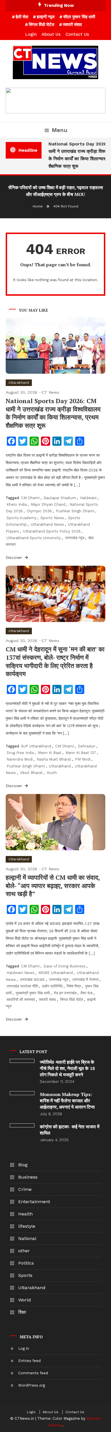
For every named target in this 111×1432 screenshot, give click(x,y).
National (27, 1238)
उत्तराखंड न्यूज (74, 538)
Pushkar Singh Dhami (75, 511)
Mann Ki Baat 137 (80, 753)
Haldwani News (20, 973)
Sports (25, 1275)
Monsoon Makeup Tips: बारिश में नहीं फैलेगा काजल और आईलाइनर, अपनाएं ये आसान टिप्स (67, 1100)
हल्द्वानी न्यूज (46, 16)
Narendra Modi (20, 759)
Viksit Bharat (31, 773)
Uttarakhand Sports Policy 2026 (52, 531)
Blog (23, 1164)
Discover (14, 557)
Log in (23, 1348)
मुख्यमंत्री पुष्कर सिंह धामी (33, 993)
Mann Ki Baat (49, 753)
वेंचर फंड (86, 993)
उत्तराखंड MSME (32, 979)
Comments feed (33, 1373)
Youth (52, 773)
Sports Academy (21, 518)
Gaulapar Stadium (60, 498)
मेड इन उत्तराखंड (65, 993)
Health (25, 1214)
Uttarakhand (19, 383)
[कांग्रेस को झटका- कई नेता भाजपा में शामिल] (22, 1125)
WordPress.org (31, 1385)
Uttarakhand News (47, 524)
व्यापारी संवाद (72, 24)
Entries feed (29, 1361)
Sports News (52, 518)
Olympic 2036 (39, 511)
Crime (25, 1189)
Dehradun (86, 746)
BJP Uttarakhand (36, 746)
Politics (26, 1263)
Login (31, 34)
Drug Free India (20, 753)
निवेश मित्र (74, 986)
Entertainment (34, 1201)
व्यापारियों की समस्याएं (21, 999)
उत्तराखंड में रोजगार (85, 979)
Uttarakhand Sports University (34, 538)
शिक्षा (22, 1312)
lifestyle (26, 1226)
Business (28, 1177)
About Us (51, 34)
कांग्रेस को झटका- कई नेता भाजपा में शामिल (69, 1129)
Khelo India (17, 504)
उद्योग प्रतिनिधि (52, 986)
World (24, 1300)
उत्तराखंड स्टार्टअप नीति (22, 986)
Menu (59, 130)
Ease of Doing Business (65, 966)
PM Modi (83, 759)
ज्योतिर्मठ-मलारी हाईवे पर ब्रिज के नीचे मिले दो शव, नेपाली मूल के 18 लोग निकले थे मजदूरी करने (67, 1068)
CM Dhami (30, 498)
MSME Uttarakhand (55, 973)
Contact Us (77, 34)
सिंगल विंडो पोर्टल (41, 24)
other (24, 1250)
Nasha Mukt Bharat (54, 759)
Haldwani (88, 498)
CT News (50, 392)
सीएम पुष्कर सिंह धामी (79, 16)
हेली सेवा (22, 16)
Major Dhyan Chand (48, 504)
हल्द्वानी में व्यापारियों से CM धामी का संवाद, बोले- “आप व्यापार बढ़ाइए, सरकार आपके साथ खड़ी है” (53, 885)
